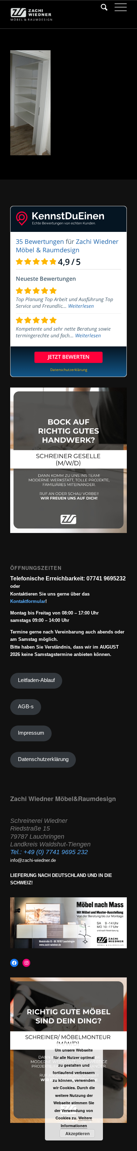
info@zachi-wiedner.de (33, 860)
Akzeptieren (77, 1133)
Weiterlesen (81, 306)
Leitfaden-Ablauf (36, 680)
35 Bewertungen (40, 241)
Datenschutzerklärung (43, 759)
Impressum (31, 733)
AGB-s (26, 706)
